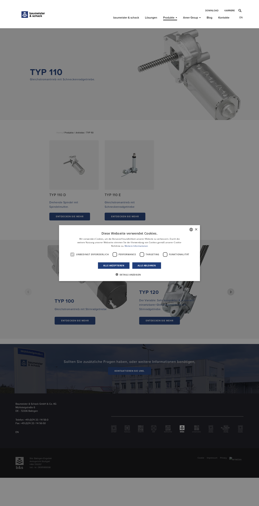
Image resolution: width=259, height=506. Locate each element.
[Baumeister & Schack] (33, 14)
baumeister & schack (126, 17)
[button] (129, 274)
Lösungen (151, 17)
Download (211, 10)
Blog (209, 17)
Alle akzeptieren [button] (113, 265)
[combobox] (191, 229)
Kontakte (223, 17)
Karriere (229, 10)
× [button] (196, 229)
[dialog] (129, 253)
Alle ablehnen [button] (147, 265)
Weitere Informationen (136, 245)
